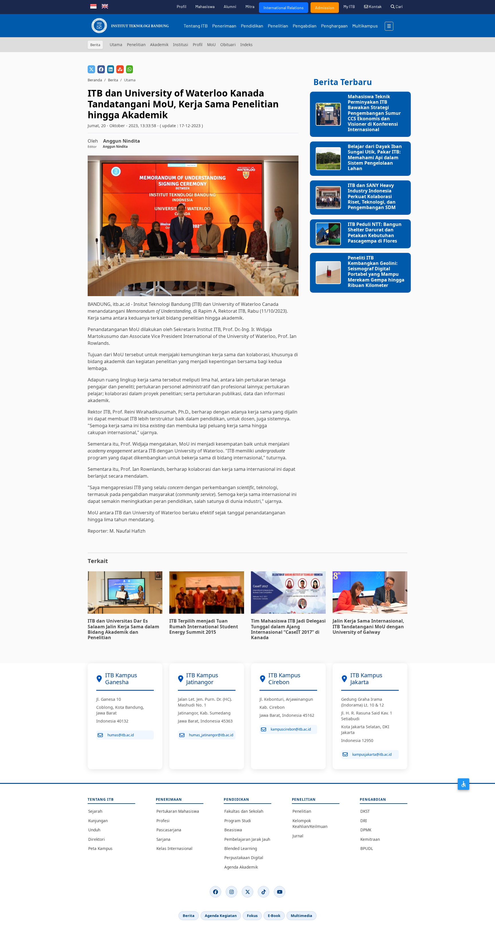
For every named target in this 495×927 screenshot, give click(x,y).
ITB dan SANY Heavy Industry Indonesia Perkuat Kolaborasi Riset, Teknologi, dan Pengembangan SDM (372, 196)
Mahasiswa (205, 6)
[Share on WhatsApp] (129, 69)
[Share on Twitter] (91, 69)
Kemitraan (370, 839)
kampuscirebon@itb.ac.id (291, 729)
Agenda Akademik (241, 867)
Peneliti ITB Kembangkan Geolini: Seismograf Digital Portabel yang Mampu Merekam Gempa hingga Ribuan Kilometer (376, 271)
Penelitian (278, 25)
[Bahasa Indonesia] (93, 6)
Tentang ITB (196, 25)
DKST (365, 811)
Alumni (230, 6)
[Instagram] (231, 892)
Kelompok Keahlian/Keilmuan (309, 823)
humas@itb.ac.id (120, 735)
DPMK (365, 829)
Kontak (375, 6)
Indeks (246, 44)
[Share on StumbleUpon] (120, 69)
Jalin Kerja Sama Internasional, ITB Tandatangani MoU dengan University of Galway (368, 626)
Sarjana (163, 839)
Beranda (95, 79)
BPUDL (366, 848)
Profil (181, 6)
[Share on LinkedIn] (110, 69)
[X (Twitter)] (247, 892)
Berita (113, 79)
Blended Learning (240, 848)
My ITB (349, 6)
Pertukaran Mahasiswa (177, 811)
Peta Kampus (100, 848)
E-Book (274, 915)
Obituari (228, 44)
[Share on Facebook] (101, 69)
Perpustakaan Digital (243, 857)
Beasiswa (233, 829)
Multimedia (301, 915)
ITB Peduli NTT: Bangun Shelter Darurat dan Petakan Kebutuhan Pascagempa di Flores (375, 232)
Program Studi (237, 820)
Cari (399, 6)
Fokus (252, 915)
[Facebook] (215, 892)
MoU (211, 44)
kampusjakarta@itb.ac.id (372, 754)
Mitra (249, 6)
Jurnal (297, 836)
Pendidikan (252, 25)
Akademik (159, 44)
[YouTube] (279, 892)
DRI (363, 820)
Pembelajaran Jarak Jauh (247, 839)
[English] (104, 6)
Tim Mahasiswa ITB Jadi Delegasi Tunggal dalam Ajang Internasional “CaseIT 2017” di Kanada (288, 629)
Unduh (94, 829)
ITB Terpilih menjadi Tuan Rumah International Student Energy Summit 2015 (203, 626)
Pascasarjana (168, 829)
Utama (116, 44)
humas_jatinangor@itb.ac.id (211, 735)
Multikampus (365, 25)
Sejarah (95, 811)
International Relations (284, 7)
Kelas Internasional (174, 848)
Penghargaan (334, 25)
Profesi (163, 820)
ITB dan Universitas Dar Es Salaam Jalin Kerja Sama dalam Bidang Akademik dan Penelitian (123, 629)
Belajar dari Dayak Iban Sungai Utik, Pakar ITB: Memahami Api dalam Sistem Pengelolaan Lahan (375, 157)
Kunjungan (98, 820)
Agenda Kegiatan (221, 915)
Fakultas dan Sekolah (243, 811)
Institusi (180, 44)
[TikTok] (263, 892)
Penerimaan (224, 25)
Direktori (96, 839)
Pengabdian (305, 25)
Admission (324, 7)
